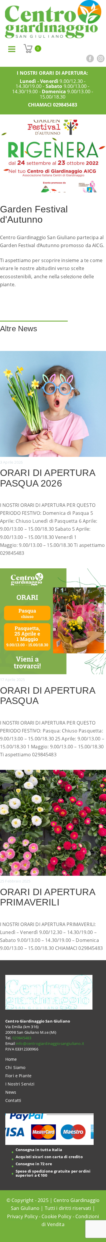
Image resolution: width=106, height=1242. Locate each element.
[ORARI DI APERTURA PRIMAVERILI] (53, 861)
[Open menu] (11, 49)
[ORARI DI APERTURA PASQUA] (53, 663)
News (10, 1092)
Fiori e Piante (18, 1075)
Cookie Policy (56, 1216)
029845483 (65, 104)
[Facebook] (90, 58)
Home (11, 1059)
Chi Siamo (15, 1067)
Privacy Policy (22, 1216)
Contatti (13, 1100)
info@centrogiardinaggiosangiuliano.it (50, 1043)
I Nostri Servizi (20, 1084)
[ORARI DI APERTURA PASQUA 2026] (53, 454)
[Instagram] (100, 58)
